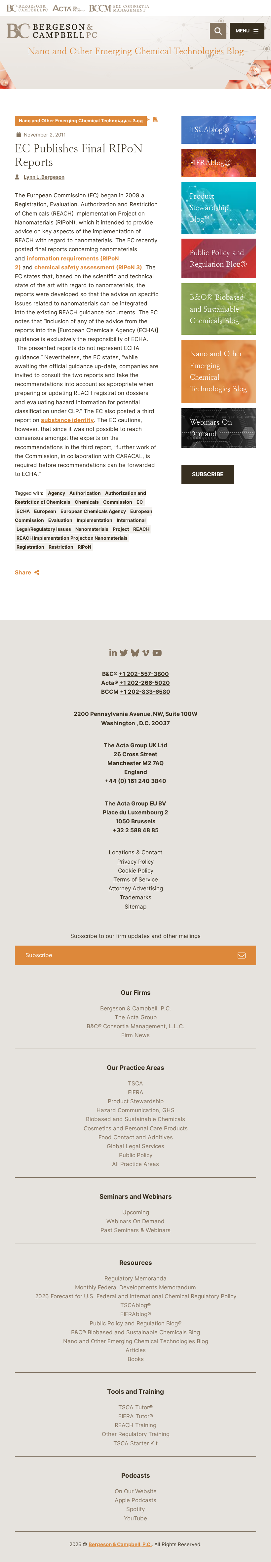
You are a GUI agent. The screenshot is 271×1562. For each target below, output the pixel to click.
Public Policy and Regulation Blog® (135, 1323)
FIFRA (135, 1092)
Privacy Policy (135, 861)
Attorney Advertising (135, 888)
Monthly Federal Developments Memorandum (135, 1287)
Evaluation (60, 520)
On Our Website (136, 1491)
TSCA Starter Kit (135, 1443)
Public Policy (135, 1155)
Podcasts (135, 1475)
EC (139, 502)
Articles (136, 1350)
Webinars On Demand (135, 1221)
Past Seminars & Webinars (135, 1230)
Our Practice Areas (135, 1068)
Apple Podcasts (135, 1500)
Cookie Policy (135, 870)
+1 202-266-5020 (144, 683)
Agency (57, 493)
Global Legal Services (135, 1146)
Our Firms (136, 992)
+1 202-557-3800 (144, 674)
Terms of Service (135, 879)
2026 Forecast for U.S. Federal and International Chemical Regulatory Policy (135, 1296)
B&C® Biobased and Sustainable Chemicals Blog (135, 1332)
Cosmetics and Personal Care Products (136, 1128)
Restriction (61, 547)
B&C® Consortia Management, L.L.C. (135, 1026)
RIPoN (84, 547)
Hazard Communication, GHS (135, 1110)
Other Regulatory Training (136, 1434)
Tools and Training (135, 1391)
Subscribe (207, 474)
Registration (31, 547)
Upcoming (135, 1212)
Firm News (135, 1035)
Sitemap (135, 906)
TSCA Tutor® (135, 1407)
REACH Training (135, 1425)
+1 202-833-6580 (145, 691)
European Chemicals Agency (93, 511)
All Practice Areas (135, 1164)
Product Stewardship (136, 1101)
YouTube (135, 1518)
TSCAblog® (135, 1305)
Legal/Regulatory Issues (44, 529)
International (131, 520)
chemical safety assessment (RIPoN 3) (88, 267)
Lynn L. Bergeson (44, 177)
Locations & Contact (135, 852)
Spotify (135, 1509)
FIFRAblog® (135, 1314)
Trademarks (135, 897)
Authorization (85, 493)
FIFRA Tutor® (135, 1416)
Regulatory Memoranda (135, 1278)
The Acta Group (136, 1017)
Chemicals (87, 502)
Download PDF (132, 119)
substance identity (67, 420)
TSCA (135, 1083)
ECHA (24, 511)
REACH (141, 529)
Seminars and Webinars (135, 1196)
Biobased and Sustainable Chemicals (135, 1119)
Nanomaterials (92, 529)
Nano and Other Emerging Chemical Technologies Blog (81, 120)
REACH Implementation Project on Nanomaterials (72, 538)
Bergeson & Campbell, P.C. (135, 1008)
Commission (118, 502)
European (45, 511)
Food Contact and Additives (135, 1137)
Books (136, 1359)
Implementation (95, 520)
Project (121, 529)
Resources (135, 1263)
